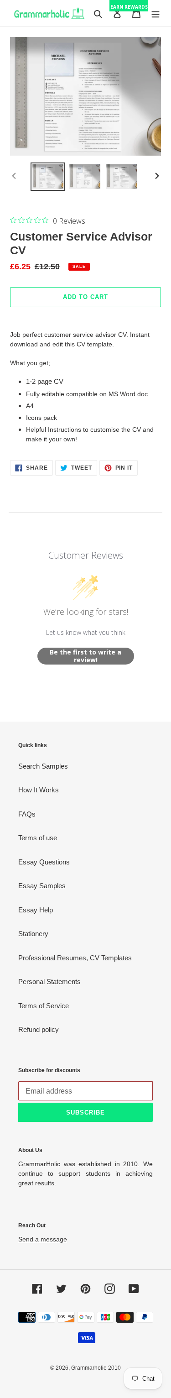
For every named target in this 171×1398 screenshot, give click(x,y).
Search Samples (43, 766)
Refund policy (38, 1029)
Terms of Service (43, 1006)
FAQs (27, 814)
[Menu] (155, 13)
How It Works (38, 790)
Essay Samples (42, 886)
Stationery (33, 933)
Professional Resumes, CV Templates (75, 958)
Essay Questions (44, 862)
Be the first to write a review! (85, 656)
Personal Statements (49, 981)
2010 (114, 1368)
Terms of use (37, 838)
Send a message (42, 1239)
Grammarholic (88, 1368)
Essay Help (35, 910)
